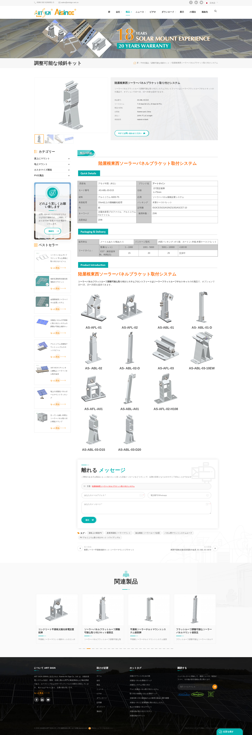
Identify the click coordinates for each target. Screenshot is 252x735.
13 (128, 648)
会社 (118, 12)
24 (172, 648)
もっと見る (55, 268)
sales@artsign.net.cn (69, 2)
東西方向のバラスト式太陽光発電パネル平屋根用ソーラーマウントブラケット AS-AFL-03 (194, 631)
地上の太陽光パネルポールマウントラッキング (58, 394)
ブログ (186, 728)
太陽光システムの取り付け (140, 685)
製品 (128, 12)
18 (148, 648)
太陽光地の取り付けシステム (141, 711)
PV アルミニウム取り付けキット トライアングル (100, 537)
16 (140, 648)
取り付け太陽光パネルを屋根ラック (143, 694)
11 (120, 648)
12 (124, 648)
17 (144, 648)
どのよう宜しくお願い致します (52, 205)
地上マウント (41, 164)
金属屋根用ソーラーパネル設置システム (58, 301)
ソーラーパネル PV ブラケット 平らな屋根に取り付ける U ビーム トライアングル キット (59, 258)
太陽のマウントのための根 (140, 676)
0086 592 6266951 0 (45, 2)
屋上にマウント (42, 158)
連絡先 (205, 12)
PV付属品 (39, 175)
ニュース (140, 12)
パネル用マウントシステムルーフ (178, 533)
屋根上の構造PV (95, 533)
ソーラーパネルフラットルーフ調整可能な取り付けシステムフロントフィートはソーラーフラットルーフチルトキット (133, 281)
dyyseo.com (83, 728)
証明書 (99, 702)
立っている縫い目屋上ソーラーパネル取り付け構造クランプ (58, 418)
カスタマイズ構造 (43, 170)
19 (152, 648)
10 (117, 648)
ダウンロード (168, 12)
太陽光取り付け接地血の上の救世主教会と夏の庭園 (149, 698)
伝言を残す (228, 732)
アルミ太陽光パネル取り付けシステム (144, 689)
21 (160, 648)
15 (136, 648)
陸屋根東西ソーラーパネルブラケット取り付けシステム (113, 486)
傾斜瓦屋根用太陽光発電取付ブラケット (58, 280)
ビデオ (153, 12)
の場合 (193, 12)
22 (164, 648)
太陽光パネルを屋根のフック (141, 680)
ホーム (99, 676)
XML (202, 728)
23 (168, 648)
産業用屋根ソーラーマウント (119, 533)
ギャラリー (101, 707)
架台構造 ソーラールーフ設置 (147, 533)
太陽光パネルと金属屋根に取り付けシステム (147, 702)
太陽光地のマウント (137, 716)
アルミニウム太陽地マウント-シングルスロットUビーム (58, 347)
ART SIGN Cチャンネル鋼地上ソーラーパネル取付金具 (58, 371)
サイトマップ (195, 728)
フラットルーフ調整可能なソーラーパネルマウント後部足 (148, 631)
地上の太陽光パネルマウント (141, 707)
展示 (182, 12)
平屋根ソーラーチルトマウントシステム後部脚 (102, 631)
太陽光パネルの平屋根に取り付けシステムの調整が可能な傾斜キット (58, 323)
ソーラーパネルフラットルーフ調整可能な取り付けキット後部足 (57, 631)
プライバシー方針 (211, 728)
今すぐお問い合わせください (130, 133)
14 (132, 648)
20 (156, 648)
